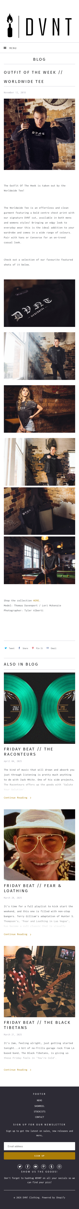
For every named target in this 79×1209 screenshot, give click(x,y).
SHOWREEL (39, 1106)
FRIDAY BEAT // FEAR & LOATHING (33, 888)
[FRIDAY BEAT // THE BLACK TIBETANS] (39, 981)
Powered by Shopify (53, 1197)
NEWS (39, 1100)
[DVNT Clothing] (39, 25)
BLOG (39, 59)
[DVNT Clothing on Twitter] (19, 1166)
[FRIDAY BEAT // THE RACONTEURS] (39, 708)
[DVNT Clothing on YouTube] (35, 1166)
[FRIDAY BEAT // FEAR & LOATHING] (39, 845)
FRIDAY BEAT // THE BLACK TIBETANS (37, 1025)
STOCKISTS (39, 1111)
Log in (36, 3)
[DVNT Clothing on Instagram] (59, 1166)
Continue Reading (16, 797)
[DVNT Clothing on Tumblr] (51, 1166)
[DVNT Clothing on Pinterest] (43, 1166)
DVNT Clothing (31, 1197)
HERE (36, 600)
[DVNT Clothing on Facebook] (27, 1166)
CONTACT (39, 1117)
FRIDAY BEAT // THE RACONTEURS (28, 752)
